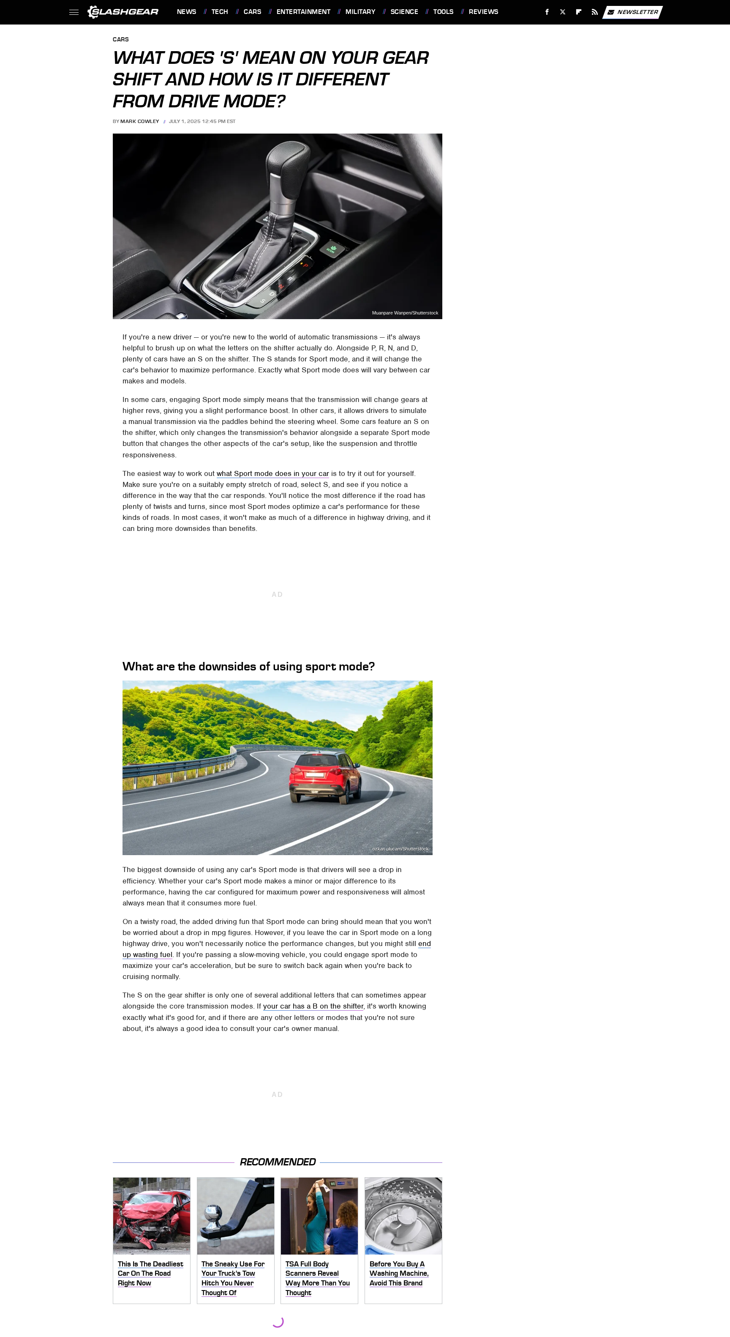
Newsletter (638, 11)
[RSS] (594, 12)
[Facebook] (547, 12)
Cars (252, 12)
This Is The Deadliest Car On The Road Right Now (150, 1273)
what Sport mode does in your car (273, 473)
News (186, 12)
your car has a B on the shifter (313, 1006)
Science (404, 12)
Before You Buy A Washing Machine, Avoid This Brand (399, 1273)
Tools (443, 12)
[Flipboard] (579, 12)
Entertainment (303, 12)
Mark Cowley (139, 121)
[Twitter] (563, 12)
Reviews (483, 12)
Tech (220, 12)
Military (360, 12)
